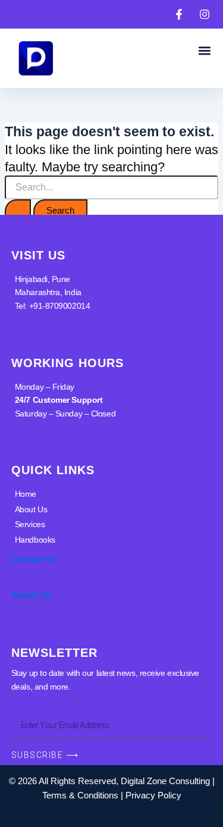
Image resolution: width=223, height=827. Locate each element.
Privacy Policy (153, 795)
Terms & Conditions (80, 795)
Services (30, 524)
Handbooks (35, 539)
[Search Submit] (18, 211)
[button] (204, 50)
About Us (31, 509)
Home (25, 494)
